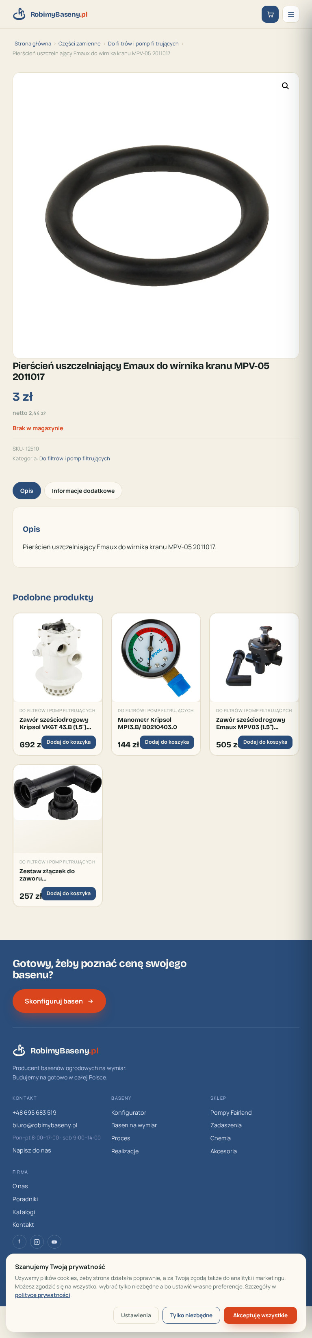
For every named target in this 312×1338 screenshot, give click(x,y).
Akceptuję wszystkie (260, 1315)
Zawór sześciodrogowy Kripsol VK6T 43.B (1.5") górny (54, 723)
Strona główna (33, 43)
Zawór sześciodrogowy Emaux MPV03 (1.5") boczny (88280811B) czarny (250, 723)
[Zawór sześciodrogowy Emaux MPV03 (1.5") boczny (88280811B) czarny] (254, 657)
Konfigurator (128, 1112)
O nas (20, 1186)
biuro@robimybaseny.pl (45, 1125)
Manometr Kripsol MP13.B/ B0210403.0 (147, 723)
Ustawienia (136, 1315)
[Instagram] (37, 1242)
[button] (285, 86)
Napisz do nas (32, 1150)
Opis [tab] (26, 490)
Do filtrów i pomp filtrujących (143, 43)
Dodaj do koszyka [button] (69, 741)
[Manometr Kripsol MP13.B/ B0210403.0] (156, 657)
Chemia (220, 1138)
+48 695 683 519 (34, 1112)
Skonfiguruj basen (54, 1001)
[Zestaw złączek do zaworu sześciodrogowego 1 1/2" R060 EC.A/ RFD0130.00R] (57, 809)
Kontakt (23, 1224)
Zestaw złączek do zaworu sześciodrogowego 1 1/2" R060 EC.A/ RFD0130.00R (56, 875)
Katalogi (24, 1212)
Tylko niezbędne (191, 1315)
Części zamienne (79, 43)
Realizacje (125, 1151)
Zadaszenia (226, 1125)
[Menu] (290, 14)
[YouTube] (54, 1242)
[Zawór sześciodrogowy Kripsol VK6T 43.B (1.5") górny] (57, 657)
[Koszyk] (270, 14)
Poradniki (25, 1199)
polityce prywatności (42, 1295)
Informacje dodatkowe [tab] (83, 490)
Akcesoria (223, 1151)
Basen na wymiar (134, 1125)
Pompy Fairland (231, 1112)
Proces (120, 1138)
